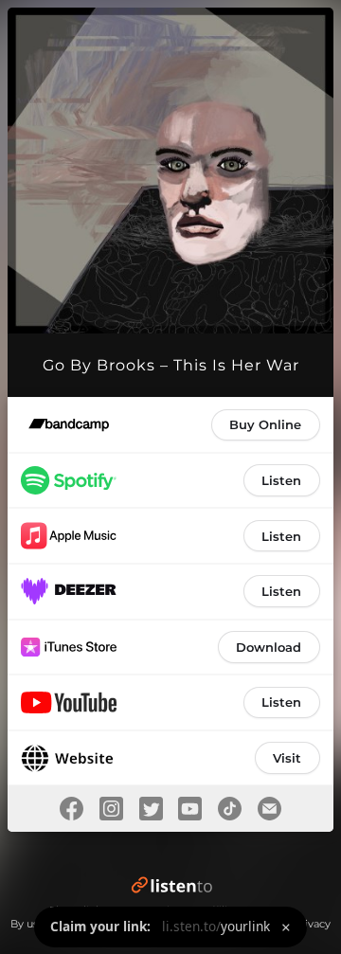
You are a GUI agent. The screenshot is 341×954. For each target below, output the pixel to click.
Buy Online (265, 424)
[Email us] (270, 808)
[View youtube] (190, 808)
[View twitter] (150, 808)
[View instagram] (111, 808)
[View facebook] (72, 808)
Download (268, 647)
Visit (287, 757)
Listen (281, 480)
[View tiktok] (230, 808)
